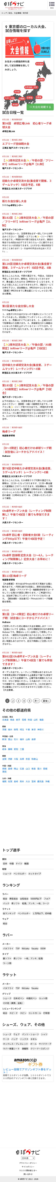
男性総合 (13, 898)
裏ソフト (7, 958)
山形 (36, 719)
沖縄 (47, 781)
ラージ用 (7, 963)
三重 (22, 749)
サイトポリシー (28, 1166)
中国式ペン (31, 998)
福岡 (4, 781)
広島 (22, 768)
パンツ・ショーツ (30, 1034)
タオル (33, 1039)
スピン (23, 1013)
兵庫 (22, 758)
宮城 (24, 719)
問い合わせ (28, 1174)
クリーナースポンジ (39, 1048)
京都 (10, 758)
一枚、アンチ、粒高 (33, 958)
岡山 (16, 768)
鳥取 (4, 768)
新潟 (4, 739)
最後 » (46, 701)
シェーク (7, 873)
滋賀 (4, 758)
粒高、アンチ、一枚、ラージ (35, 903)
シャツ (44, 1034)
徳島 (34, 768)
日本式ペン (19, 998)
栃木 (10, 729)
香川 (39, 768)
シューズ (7, 1034)
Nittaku (25, 948)
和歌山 (35, 758)
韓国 (26, 863)
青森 (12, 719)
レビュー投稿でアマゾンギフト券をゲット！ (27, 1071)
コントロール (35, 1013)
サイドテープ (45, 1043)
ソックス (24, 1039)
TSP (18, 948)
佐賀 (10, 781)
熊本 (22, 781)
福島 (41, 719)
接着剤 (25, 1048)
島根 (10, 768)
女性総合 (24, 898)
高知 (4, 771)
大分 (28, 781)
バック (6, 903)
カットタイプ (34, 873)
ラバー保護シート (11, 1048)
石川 (16, 739)
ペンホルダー (20, 873)
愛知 (16, 749)
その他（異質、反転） (13, 1003)
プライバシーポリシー (28, 1163)
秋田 (30, 719)
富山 (10, 739)
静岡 (10, 749)
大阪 (16, 758)
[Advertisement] (28, 813)
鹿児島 (40, 781)
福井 (22, 739)
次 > (36, 701)
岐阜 (4, 749)
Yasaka (35, 948)
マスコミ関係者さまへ (28, 1170)
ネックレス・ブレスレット (15, 1043)
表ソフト (15, 903)
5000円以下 (36, 898)
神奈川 (40, 729)
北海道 (5, 719)
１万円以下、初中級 (42, 913)
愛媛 (45, 768)
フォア (47, 898)
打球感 (46, 1013)
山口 (28, 768)
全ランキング (9, 913)
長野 (34, 739)
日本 (5, 863)
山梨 (28, 739)
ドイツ (19, 863)
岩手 (18, 719)
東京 (34, 729)
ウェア (16, 1034)
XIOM (42, 948)
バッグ (14, 1039)
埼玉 (22, 729)
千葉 (28, 729)
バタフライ (8, 948)
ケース (6, 1039)
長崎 (16, 781)
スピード (13, 1013)
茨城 (4, 729)
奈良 (28, 758)
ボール (33, 1043)
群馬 (16, 729)
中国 (11, 863)
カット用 (43, 998)
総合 (5, 898)
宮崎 (34, 781)
